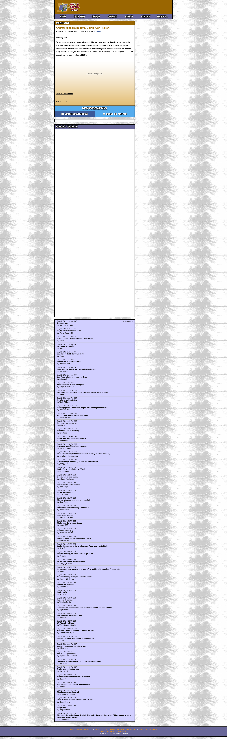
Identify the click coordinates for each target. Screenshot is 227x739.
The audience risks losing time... (70, 615)
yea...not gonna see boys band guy (71, 646)
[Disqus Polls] (94, 159)
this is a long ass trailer (66, 654)
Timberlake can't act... (66, 584)
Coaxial (96, 16)
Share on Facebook (76, 114)
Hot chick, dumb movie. (66, 423)
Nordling (97, 31)
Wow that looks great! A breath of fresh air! (75, 700)
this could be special (65, 346)
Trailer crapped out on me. (68, 669)
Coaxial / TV (88, 729)
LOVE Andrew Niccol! (66, 623)
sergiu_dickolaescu (65, 492)
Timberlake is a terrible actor (69, 362)
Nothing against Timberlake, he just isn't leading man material (82, 408)
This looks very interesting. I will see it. (73, 508)
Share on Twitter (116, 114)
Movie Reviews (111, 729)
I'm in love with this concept (68, 485)
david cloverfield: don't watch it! (70, 354)
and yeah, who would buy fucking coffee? (74, 684)
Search (161, 16)
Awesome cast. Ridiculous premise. (72, 446)
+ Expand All (128, 321)
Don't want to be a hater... (67, 477)
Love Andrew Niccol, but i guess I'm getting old (76, 369)
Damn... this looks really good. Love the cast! (75, 338)
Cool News (79, 16)
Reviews (112, 16)
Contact (145, 16)
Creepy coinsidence (65, 515)
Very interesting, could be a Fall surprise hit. (75, 554)
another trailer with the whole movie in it (73, 677)
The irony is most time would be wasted (73, 500)
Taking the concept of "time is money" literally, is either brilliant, (83, 454)
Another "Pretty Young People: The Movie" (74, 577)
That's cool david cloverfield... (69, 523)
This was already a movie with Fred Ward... (74, 538)
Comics (129, 16)
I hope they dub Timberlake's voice (71, 438)
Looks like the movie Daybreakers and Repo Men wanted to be (82, 546)
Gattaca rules (62, 323)
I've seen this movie (65, 600)
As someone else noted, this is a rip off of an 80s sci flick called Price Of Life (88, 569)
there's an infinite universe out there (72, 377)
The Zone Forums (151, 729)
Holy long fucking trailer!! (67, 400)
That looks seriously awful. (68, 692)
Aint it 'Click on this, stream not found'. (73, 415)
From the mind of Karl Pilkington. (71, 385)
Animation (120, 729)
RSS (102, 731)
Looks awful (62, 592)
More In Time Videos (64, 94)
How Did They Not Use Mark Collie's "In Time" (76, 631)
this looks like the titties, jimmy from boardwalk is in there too (82, 392)
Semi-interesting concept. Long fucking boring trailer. (79, 661)
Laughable (61, 707)
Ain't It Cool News (74, 7)
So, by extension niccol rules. (69, 331)
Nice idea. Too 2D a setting (68, 431)
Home (63, 16)
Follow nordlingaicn (94, 108)
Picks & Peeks (99, 729)
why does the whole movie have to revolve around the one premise (84, 608)
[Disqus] (94, 220)
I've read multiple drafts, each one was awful (75, 638)
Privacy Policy (110, 731)
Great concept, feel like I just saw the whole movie (77, 461)
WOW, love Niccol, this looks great (71, 561)
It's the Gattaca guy (65, 531)
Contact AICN (121, 731)
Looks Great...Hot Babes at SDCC (71, 469)
